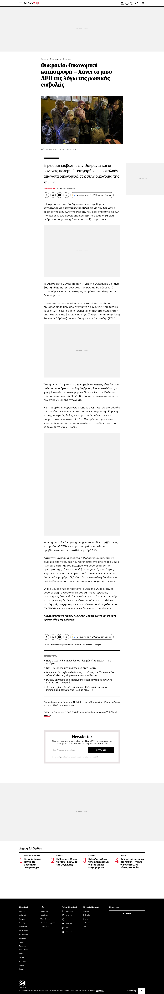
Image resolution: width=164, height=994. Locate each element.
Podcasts (22, 961)
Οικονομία (23, 926)
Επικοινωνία (44, 926)
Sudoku (94, 712)
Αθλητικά (22, 938)
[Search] (143, 3)
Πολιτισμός (23, 930)
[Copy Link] (66, 195)
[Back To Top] (141, 991)
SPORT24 (86, 915)
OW (84, 926)
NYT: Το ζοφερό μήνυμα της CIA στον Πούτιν (71, 668)
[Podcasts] (131, 3)
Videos (21, 965)
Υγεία (21, 942)
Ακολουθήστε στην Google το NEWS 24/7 (64, 702)
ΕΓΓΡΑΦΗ (127, 914)
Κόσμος (44, 59)
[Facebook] (46, 195)
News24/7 (86, 911)
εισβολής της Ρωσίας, (72, 212)
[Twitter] (53, 195)
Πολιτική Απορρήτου (48, 923)
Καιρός (21, 953)
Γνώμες (22, 923)
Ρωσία (78, 645)
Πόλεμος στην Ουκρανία (60, 59)
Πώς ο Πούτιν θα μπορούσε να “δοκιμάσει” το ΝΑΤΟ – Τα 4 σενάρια (78, 662)
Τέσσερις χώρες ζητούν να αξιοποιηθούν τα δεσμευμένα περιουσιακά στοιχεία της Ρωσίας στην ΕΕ (77, 688)
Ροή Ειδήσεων (24, 950)
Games (57, 712)
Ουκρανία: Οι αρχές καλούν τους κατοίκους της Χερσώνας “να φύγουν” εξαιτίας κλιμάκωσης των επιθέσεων (80, 674)
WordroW (104, 712)
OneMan (86, 919)
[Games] (136, 3)
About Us (44, 911)
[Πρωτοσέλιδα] (122, 3)
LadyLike (86, 923)
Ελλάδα (22, 911)
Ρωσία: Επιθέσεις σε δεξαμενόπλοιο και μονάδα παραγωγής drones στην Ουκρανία (79, 681)
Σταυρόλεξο (83, 712)
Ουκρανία (87, 645)
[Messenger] (59, 195)
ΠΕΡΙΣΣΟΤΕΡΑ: (50, 656)
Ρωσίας (91, 287)
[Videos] (127, 3)
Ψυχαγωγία (23, 934)
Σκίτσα (21, 957)
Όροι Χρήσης (45, 919)
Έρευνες (22, 946)
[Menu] (21, 3)
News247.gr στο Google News (83, 616)
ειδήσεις (69, 619)
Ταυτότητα (44, 915)
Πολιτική (22, 915)
